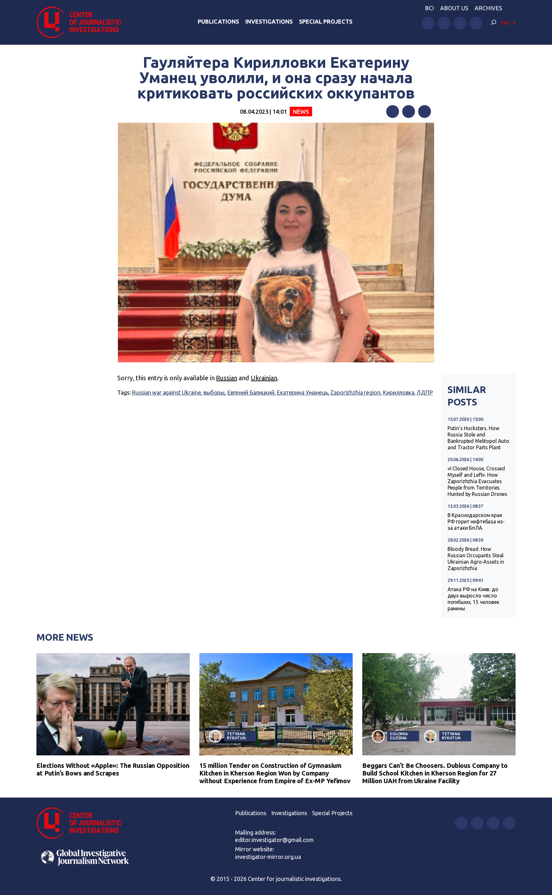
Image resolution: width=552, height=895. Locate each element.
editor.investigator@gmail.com (274, 840)
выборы (214, 392)
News (301, 111)
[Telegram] (424, 111)
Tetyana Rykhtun (236, 735)
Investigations (269, 21)
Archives (488, 8)
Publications (218, 21)
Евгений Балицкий (250, 392)
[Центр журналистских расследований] (82, 22)
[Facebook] (392, 111)
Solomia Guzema (399, 735)
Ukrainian (264, 378)
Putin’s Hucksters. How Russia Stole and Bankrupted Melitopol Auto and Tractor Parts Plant (478, 437)
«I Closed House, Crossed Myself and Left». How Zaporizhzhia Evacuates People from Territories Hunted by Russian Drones (477, 481)
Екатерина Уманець (302, 392)
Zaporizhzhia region (355, 392)
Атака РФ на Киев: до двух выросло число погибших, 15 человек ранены (473, 598)
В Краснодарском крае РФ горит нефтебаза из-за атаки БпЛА (476, 521)
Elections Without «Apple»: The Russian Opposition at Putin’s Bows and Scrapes (112, 769)
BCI (429, 8)
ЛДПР (425, 392)
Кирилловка (398, 392)
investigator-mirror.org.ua (268, 856)
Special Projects (325, 21)
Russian (226, 378)
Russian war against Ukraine (166, 392)
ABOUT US (454, 8)
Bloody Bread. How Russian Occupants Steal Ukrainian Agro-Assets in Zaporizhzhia (476, 558)
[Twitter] (408, 111)
